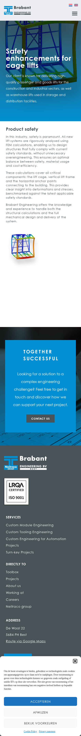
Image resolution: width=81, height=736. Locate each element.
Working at (15, 593)
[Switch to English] (76, 5)
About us (13, 586)
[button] (75, 661)
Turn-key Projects (20, 552)
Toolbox (12, 572)
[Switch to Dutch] (70, 5)
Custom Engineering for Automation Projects (36, 542)
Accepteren (40, 701)
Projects (12, 579)
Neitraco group (19, 606)
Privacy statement (47, 731)
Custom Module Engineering (30, 525)
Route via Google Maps (26, 641)
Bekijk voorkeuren (40, 723)
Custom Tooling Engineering (29, 532)
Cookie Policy (30, 731)
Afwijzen (40, 712)
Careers (12, 600)
